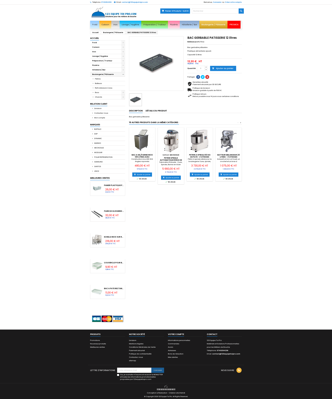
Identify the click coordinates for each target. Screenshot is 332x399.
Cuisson (95, 47)
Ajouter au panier (222, 68)
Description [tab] (136, 110)
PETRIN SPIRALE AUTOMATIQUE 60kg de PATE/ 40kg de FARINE (171, 160)
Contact (212, 334)
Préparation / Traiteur (102, 60)
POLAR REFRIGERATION (103, 157)
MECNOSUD (99, 148)
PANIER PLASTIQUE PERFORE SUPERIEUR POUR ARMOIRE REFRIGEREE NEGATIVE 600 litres (114, 185)
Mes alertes (173, 357)
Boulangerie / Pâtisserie (103, 74)
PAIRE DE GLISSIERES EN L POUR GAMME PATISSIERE (114, 211)
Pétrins (98, 79)
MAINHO (97, 143)
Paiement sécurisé (137, 350)
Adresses (172, 350)
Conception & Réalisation (157, 393)
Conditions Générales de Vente (142, 347)
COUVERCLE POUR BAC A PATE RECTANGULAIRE (114, 263)
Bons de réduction (175, 354)
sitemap (132, 360)
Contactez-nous (101, 113)
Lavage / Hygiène (100, 56)
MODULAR (98, 152)
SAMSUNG (98, 162)
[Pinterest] (207, 77)
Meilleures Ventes (100, 177)
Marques (95, 124)
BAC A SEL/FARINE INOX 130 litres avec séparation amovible (142, 157)
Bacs (97, 92)
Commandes (173, 343)
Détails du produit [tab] (156, 110)
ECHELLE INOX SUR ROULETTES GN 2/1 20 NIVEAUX (114, 237)
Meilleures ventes (97, 347)
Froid (94, 42)
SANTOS (97, 166)
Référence (191, 42)
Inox (94, 51)
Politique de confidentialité (140, 354)
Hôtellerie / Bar (99, 70)
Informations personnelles (179, 340)
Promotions (95, 340)
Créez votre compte (233, 2)
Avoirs (170, 347)
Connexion (217, 2)
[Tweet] (203, 77)
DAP (96, 134)
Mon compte (99, 117)
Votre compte (176, 334)
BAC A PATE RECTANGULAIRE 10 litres (114, 288)
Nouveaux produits (98, 343)
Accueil (94, 38)
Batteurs (98, 83)
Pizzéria (95, 65)
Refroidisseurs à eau (103, 88)
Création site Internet (177, 393)
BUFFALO (97, 129)
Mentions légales (136, 343)
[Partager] (198, 77)
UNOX (96, 171)
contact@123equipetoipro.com (135, 2)
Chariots (98, 97)
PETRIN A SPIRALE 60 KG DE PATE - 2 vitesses (199, 156)
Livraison (98, 108)
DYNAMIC (98, 138)
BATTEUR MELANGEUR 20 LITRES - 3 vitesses (228, 156)
